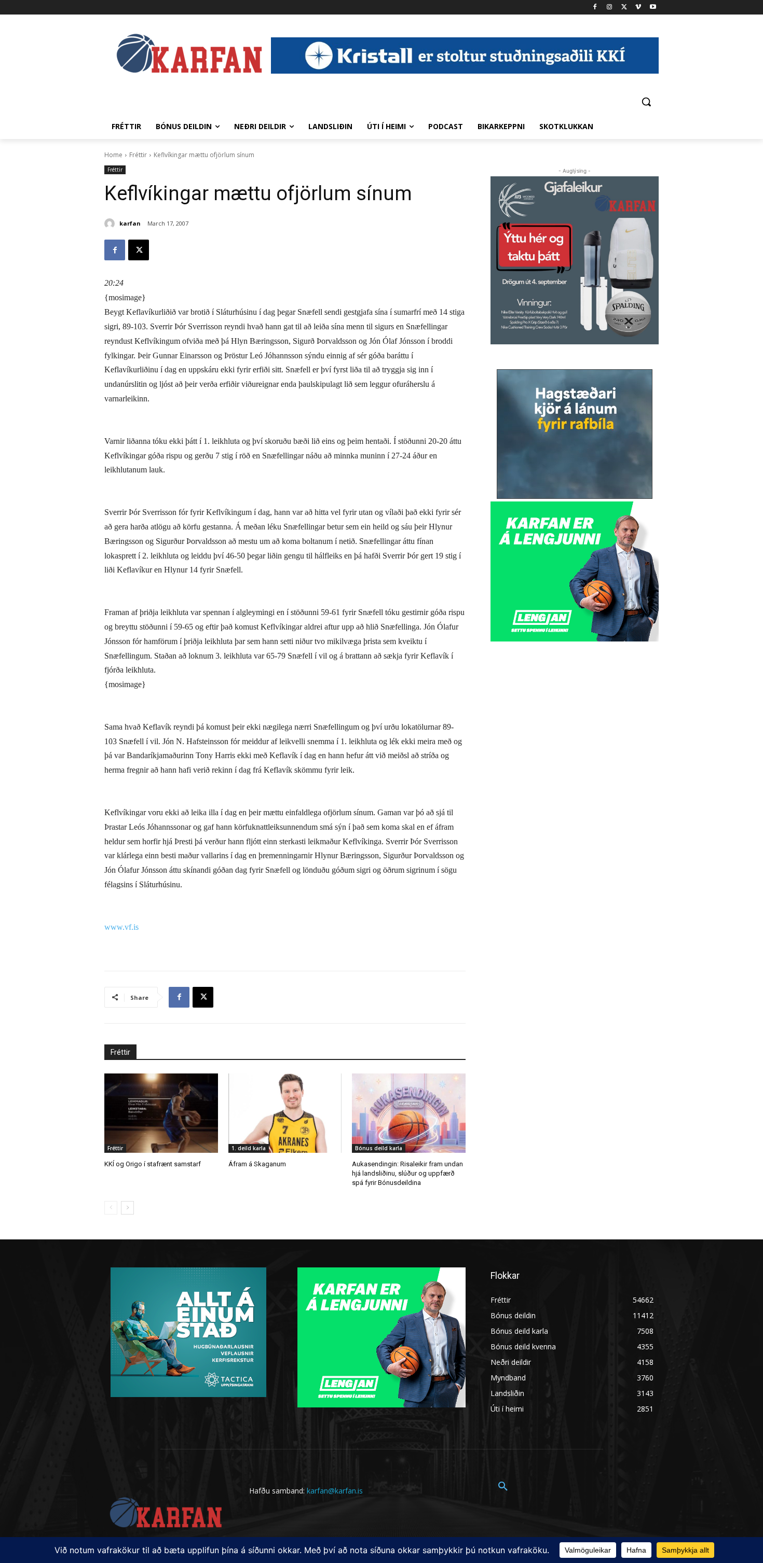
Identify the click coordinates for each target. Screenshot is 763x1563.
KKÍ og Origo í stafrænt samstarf (152, 1164)
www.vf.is (121, 927)
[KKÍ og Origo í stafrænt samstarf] (161, 1113)
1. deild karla (248, 1148)
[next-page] (127, 1208)
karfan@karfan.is (335, 1491)
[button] (646, 101)
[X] (624, 7)
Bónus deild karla (378, 1148)
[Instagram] (610, 7)
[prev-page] (110, 1208)
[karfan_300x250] (188, 1332)
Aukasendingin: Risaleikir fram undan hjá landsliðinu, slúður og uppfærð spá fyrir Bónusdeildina (407, 1173)
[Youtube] (653, 7)
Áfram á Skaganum (257, 1164)
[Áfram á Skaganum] (285, 1113)
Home (113, 154)
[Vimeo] (638, 7)
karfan (130, 223)
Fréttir (138, 154)
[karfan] (111, 223)
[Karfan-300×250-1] (575, 571)
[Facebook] (595, 7)
